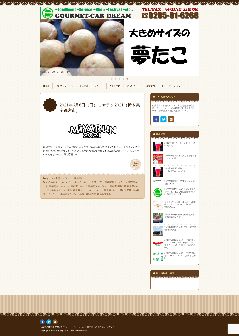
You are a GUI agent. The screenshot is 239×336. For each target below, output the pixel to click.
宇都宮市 (78, 178)
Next (193, 47)
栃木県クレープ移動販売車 (117, 190)
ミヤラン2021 (96, 182)
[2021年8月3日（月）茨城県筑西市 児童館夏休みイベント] (158, 221)
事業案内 (150, 86)
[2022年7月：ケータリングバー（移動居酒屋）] (158, 150)
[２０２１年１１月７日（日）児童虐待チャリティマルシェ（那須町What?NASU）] (158, 209)
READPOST (135, 164)
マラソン (67, 178)
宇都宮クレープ (79, 186)
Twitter (163, 119)
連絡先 (171, 119)
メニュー (99, 86)
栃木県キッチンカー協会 (59, 190)
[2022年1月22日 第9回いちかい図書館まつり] (158, 181)
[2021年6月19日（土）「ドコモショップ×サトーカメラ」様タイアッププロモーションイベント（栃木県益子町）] (158, 247)
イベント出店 (53, 178)
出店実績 (84, 86)
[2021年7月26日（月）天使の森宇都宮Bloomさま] (158, 234)
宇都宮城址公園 (118, 186)
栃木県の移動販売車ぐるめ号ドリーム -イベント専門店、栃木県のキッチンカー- (78, 327)
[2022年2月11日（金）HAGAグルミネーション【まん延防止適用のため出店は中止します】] (158, 196)
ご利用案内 (115, 86)
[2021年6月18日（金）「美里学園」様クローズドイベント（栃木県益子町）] (158, 260)
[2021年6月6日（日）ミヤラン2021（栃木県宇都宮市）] (92, 138)
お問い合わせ (133, 86)
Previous (46, 47)
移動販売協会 (104, 194)
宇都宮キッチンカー (59, 186)
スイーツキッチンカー (76, 182)
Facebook (156, 119)
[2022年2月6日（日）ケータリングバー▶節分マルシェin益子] (158, 175)
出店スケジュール (64, 86)
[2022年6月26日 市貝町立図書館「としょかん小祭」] (158, 163)
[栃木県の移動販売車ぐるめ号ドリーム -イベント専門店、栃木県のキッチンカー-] (119, 13)
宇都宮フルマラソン (98, 186)
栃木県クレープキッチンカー (88, 190)
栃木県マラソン (68, 194)
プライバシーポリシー (172, 86)
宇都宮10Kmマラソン (116, 182)
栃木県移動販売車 (87, 194)
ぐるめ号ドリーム (55, 182)
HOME (46, 86)
